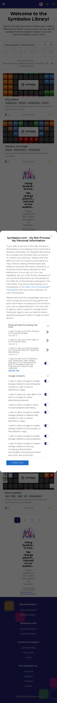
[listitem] (28, 325)
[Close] (51, 236)
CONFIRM (17, 463)
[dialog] (28, 351)
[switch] (46, 332)
